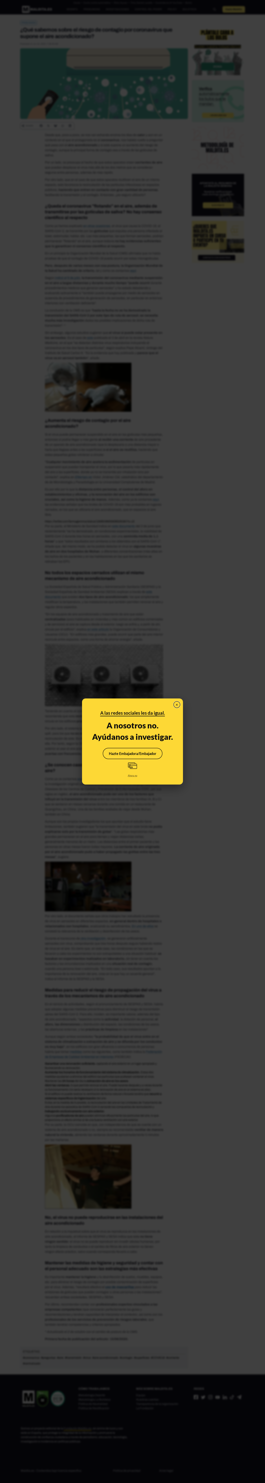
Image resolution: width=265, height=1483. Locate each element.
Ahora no (132, 775)
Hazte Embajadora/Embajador (132, 753)
